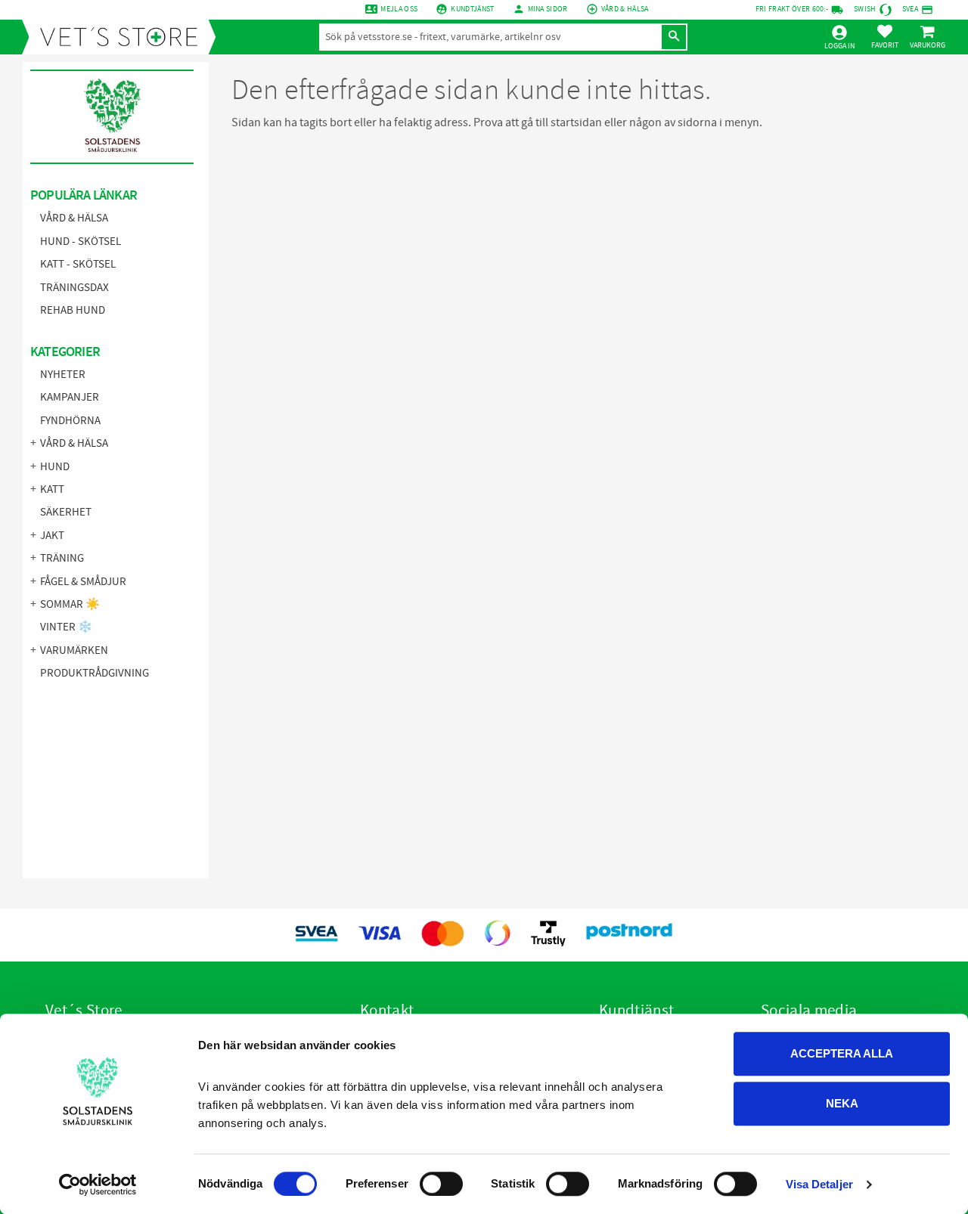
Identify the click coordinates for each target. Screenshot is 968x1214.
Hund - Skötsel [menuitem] (80, 241)
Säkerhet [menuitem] (66, 512)
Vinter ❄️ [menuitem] (66, 627)
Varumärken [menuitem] (74, 650)
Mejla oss (398, 9)
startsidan (576, 122)
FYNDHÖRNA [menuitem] (70, 420)
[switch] (441, 1184)
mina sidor (548, 9)
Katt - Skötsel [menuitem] (78, 264)
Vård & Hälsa (625, 9)
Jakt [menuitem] (52, 535)
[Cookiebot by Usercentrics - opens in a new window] (98, 1184)
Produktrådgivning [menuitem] (94, 673)
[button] (884, 36)
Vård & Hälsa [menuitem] (74, 218)
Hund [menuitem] (55, 467)
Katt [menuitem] (52, 489)
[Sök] (673, 37)
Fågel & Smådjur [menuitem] (83, 581)
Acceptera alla (841, 1053)
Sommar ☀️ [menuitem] (70, 604)
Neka (842, 1103)
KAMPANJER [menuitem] (69, 397)
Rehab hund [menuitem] (72, 310)
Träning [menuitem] (62, 558)
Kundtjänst (472, 9)
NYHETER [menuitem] (62, 374)
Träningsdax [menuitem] (74, 287)
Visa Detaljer (819, 1184)
